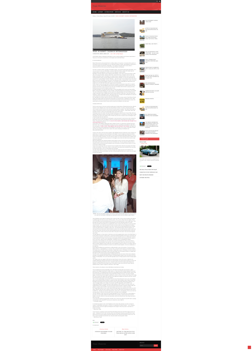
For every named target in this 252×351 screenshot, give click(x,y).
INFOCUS (118, 12)
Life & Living (108, 349)
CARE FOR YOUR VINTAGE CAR (149, 172)
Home (94, 12)
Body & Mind (114, 349)
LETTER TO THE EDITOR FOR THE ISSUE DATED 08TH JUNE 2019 (125, 333)
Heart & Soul (121, 349)
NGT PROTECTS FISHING (146, 175)
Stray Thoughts (101, 349)
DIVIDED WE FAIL (145, 177)
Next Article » (125, 329)
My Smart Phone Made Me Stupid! (148, 169)
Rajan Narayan (120, 53)
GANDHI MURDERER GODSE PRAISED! (103, 332)
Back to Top (249, 347)
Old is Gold (143, 142)
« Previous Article (103, 329)
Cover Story (109, 12)
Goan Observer (99, 6)
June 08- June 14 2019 (109, 16)
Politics (94, 349)
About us (125, 12)
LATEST (100, 12)
